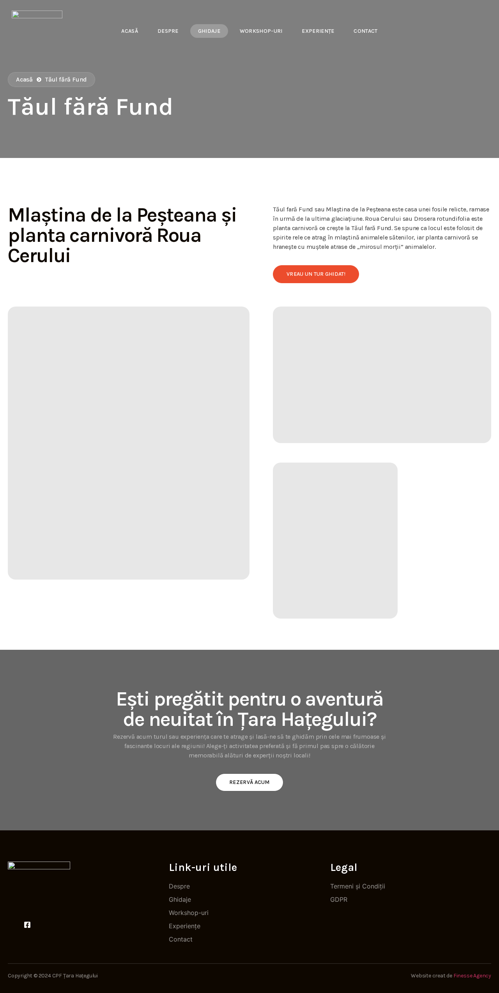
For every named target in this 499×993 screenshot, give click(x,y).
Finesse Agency (472, 975)
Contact (365, 31)
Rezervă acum (249, 782)
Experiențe (318, 31)
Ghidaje (209, 31)
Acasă (129, 31)
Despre (168, 31)
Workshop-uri (261, 31)
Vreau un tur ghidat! (316, 274)
